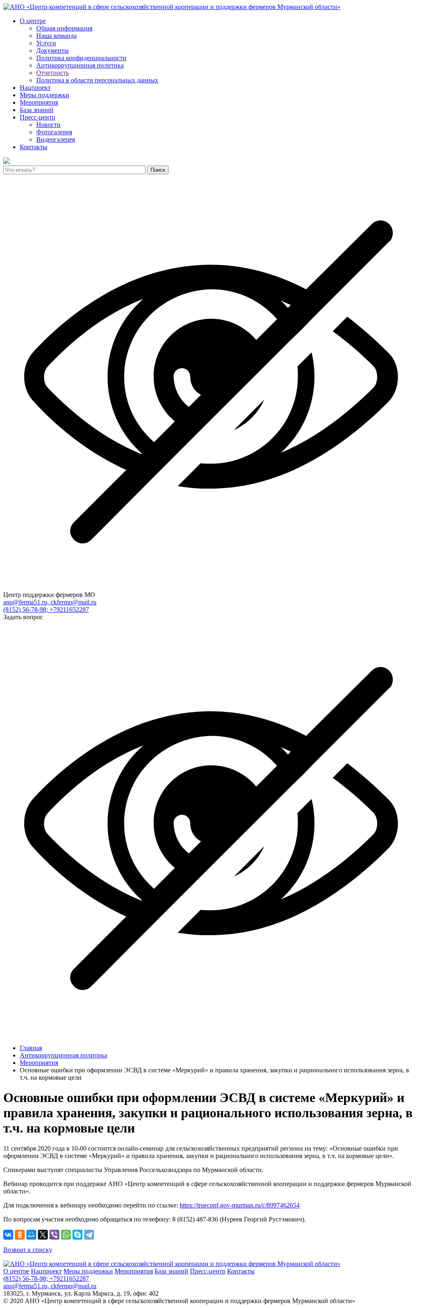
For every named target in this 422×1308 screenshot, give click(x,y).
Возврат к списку (27, 1249)
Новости (48, 124)
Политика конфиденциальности (81, 57)
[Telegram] (89, 1235)
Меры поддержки (44, 94)
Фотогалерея (54, 132)
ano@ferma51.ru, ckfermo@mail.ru (49, 602)
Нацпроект (35, 87)
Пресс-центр (37, 117)
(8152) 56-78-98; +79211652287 (46, 609)
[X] (43, 1235)
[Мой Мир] (31, 1235)
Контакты (33, 146)
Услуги (46, 43)
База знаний (37, 109)
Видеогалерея (55, 139)
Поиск (157, 170)
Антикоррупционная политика (80, 65)
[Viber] (54, 1235)
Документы (52, 50)
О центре (33, 20)
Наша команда (56, 35)
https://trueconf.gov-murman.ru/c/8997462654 (240, 1205)
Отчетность (52, 72)
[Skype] (77, 1235)
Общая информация (64, 28)
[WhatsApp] (66, 1235)
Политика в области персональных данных (97, 80)
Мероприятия (39, 102)
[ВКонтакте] (8, 1235)
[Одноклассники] (20, 1235)
